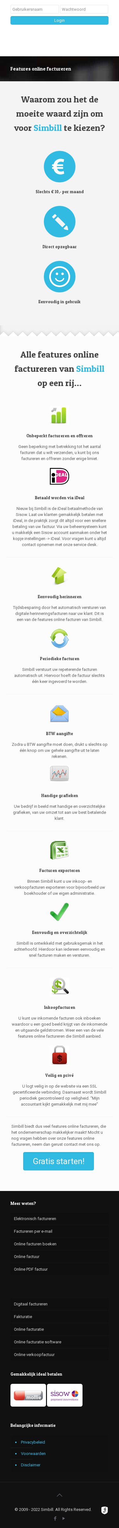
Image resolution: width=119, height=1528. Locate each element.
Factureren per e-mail (33, 1231)
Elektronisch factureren (35, 1218)
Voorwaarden (33, 1453)
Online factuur (26, 1256)
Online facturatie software (37, 1342)
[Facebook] (55, 1518)
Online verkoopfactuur (34, 1354)
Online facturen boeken (35, 1244)
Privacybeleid (33, 1442)
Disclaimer (30, 1465)
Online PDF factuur (31, 1269)
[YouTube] (64, 1518)
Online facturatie (29, 1329)
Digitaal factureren (31, 1304)
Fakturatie (23, 1316)
